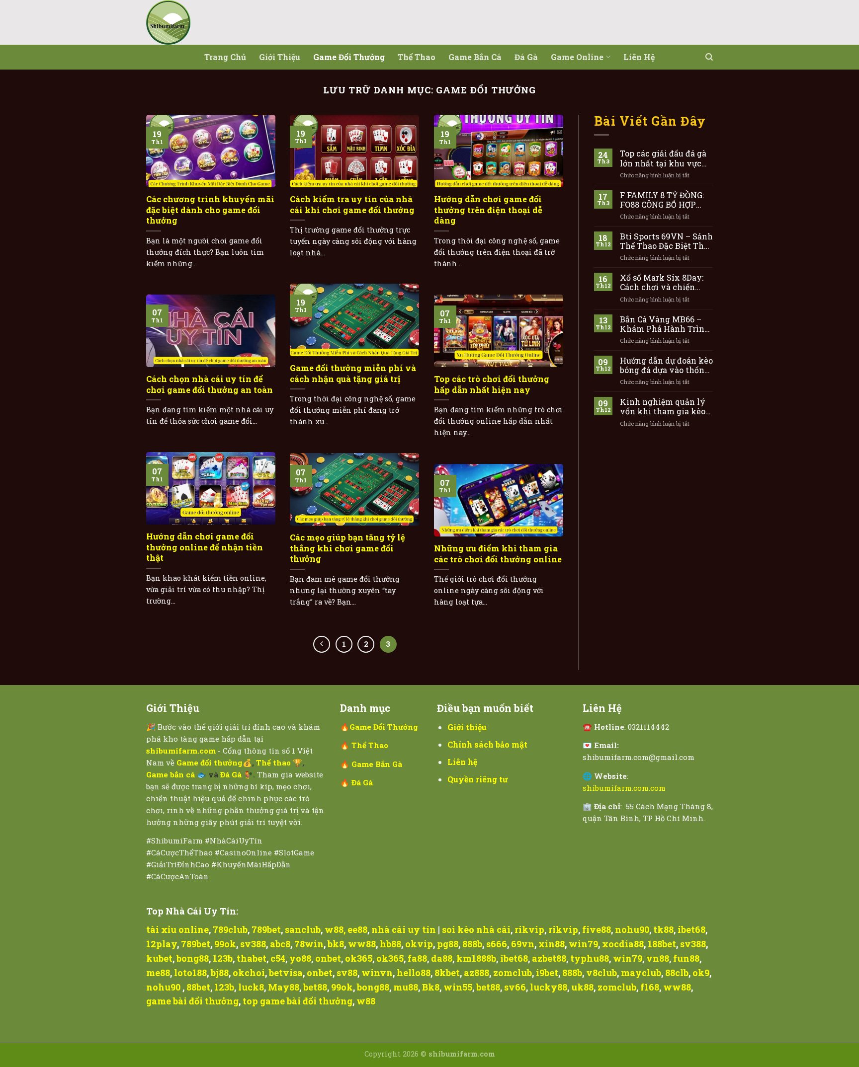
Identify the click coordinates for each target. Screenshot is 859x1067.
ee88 (357, 929)
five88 (596, 929)
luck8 (251, 987)
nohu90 (632, 929)
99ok (225, 944)
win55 (457, 987)
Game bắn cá (475, 57)
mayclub (641, 973)
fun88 (686, 958)
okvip (419, 944)
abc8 (280, 944)
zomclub (512, 973)
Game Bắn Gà (376, 764)
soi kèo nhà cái (476, 929)
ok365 (358, 958)
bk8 (336, 944)
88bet (198, 987)
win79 (583, 944)
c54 (277, 958)
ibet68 (691, 929)
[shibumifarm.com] (196, 22)
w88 (334, 929)
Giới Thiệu (279, 57)
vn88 (657, 958)
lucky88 (548, 987)
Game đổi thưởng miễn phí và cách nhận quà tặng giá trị (353, 373)
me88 (158, 973)
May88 (283, 987)
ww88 (362, 944)
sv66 (515, 987)
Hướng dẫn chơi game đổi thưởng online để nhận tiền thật (204, 547)
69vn (522, 944)
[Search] (709, 57)
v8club (601, 973)
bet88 (315, 987)
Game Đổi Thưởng (383, 727)
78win (309, 944)
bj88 (220, 973)
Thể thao (416, 57)
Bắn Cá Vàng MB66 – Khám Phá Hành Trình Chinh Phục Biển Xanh (665, 323)
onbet (328, 958)
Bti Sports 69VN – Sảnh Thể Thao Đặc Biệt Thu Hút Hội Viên (666, 240)
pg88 (447, 944)
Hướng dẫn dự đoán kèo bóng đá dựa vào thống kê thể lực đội (666, 365)
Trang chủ (225, 57)
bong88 (192, 958)
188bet (662, 944)
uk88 (582, 987)
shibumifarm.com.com (624, 788)
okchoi (249, 973)
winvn (377, 973)
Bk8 (430, 987)
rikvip (529, 929)
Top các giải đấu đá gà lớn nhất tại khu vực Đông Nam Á (663, 158)
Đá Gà (526, 57)
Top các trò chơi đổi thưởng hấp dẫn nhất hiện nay (491, 384)
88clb (676, 973)
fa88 (417, 958)
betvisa (286, 973)
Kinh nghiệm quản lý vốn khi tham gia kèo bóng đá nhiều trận (662, 406)
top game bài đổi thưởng (297, 1001)
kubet (159, 958)
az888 (476, 973)
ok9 (700, 973)
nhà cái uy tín (403, 929)
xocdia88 (623, 944)
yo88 (300, 958)
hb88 (390, 944)
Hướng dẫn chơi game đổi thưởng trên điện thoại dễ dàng (488, 210)
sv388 (253, 944)
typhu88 (589, 958)
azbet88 (549, 958)
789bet (266, 929)
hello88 (413, 973)
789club (230, 929)
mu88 (405, 987)
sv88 (347, 973)
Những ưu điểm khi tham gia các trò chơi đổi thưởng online (498, 553)
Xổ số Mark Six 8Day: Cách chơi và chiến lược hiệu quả (661, 282)
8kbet (447, 973)
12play (161, 944)
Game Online (577, 57)
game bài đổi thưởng (192, 1001)
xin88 (551, 944)
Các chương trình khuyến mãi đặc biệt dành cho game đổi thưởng (210, 210)
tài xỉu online (177, 929)
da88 (441, 958)
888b (472, 944)
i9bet (547, 973)
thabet (251, 958)
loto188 (190, 973)
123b (223, 958)
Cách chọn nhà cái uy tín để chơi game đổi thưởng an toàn (209, 384)
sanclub (303, 929)
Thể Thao (369, 745)
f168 (649, 987)
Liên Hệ (639, 57)
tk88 (663, 929)
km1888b (476, 958)
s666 (496, 944)
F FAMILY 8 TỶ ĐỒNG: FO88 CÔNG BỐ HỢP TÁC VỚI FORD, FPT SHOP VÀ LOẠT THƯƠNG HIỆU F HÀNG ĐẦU (666, 199)
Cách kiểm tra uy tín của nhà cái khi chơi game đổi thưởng (352, 204)
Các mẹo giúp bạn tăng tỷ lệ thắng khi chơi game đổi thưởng (347, 548)
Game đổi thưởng (349, 57)
